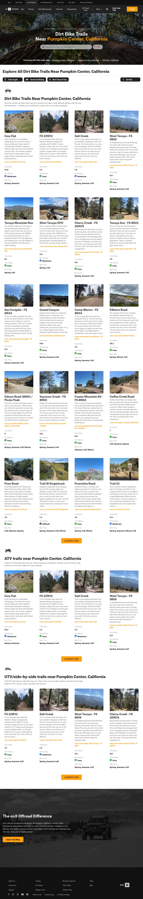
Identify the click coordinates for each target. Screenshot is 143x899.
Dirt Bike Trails (49, 29)
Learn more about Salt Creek (89, 151)
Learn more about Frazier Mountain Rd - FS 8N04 (89, 411)
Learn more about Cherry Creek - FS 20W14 (89, 238)
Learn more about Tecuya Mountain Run (19, 238)
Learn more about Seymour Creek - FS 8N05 (54, 411)
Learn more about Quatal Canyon (54, 324)
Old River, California (110, 60)
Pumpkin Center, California (63, 60)
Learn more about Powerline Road (89, 495)
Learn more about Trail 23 (124, 495)
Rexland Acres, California (88, 60)
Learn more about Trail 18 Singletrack (54, 495)
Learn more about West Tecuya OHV (54, 238)
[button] (13, 79)
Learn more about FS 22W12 (54, 151)
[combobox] (68, 47)
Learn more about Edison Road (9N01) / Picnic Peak (19, 411)
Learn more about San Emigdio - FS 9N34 (19, 324)
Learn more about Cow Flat (19, 151)
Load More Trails (71, 541)
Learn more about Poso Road (19, 495)
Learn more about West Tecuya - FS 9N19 (124, 151)
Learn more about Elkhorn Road (124, 324)
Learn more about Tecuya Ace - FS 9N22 (124, 238)
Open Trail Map (13, 839)
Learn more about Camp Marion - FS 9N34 (89, 324)
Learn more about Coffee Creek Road (124, 411)
